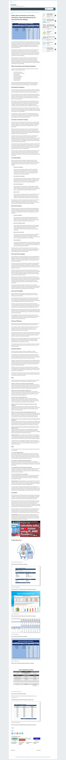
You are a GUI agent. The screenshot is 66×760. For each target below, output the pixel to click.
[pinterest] (17, 733)
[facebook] (12, 733)
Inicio (11, 2)
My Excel (14, 5)
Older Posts (38, 750)
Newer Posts (13, 750)
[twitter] (15, 733)
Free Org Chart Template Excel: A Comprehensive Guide (50, 26)
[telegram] (22, 733)
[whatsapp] (20, 733)
